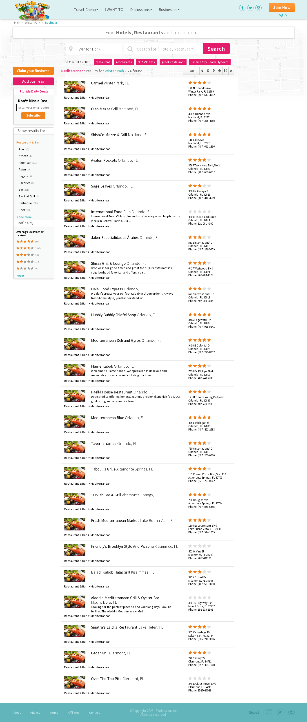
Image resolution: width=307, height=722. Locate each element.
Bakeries (25, 183)
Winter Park (32, 22)
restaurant (103, 62)
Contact (94, 713)
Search (216, 48)
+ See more (24, 217)
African (24, 156)
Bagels (24, 176)
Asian (23, 169)
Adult (22, 149)
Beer (22, 210)
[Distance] (214, 71)
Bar (21, 190)
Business (51, 22)
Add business (33, 81)
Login (281, 15)
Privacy (35, 713)
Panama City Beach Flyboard (210, 62)
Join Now (281, 7)
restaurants (124, 62)
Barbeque (26, 203)
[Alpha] (225, 71)
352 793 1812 (146, 62)
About (17, 713)
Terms (54, 713)
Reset (20, 276)
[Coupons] (208, 71)
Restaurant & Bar (27, 142)
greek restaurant (173, 62)
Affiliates (74, 713)
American (25, 163)
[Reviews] (219, 71)
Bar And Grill (27, 196)
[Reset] (231, 71)
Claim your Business (33, 70)
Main (17, 22)
